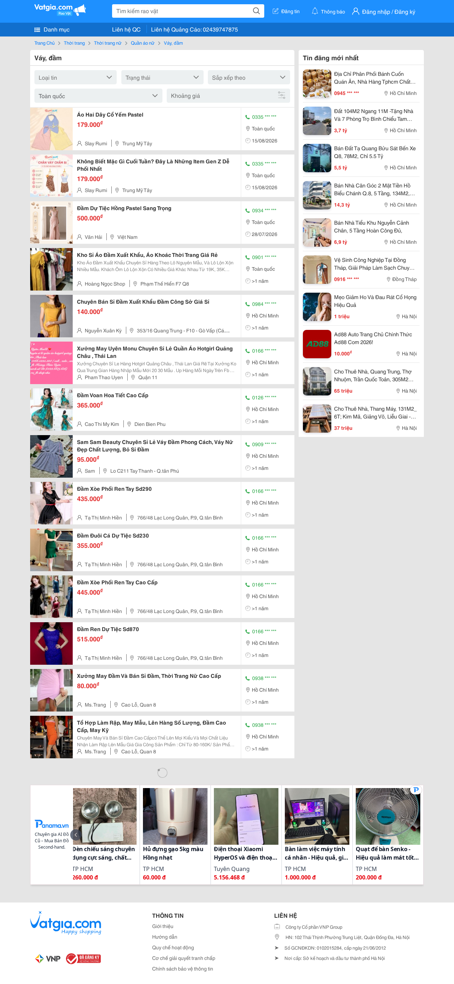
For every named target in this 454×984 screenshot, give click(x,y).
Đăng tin (290, 11)
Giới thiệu (162, 925)
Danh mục (56, 29)
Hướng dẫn (164, 936)
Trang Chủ (44, 42)
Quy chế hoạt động (173, 947)
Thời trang (74, 42)
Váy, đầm (173, 42)
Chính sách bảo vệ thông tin (182, 968)
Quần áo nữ (143, 42)
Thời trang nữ (108, 42)
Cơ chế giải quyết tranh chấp (183, 957)
